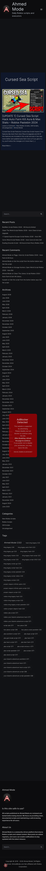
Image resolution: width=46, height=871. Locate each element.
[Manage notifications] (5, 865)
